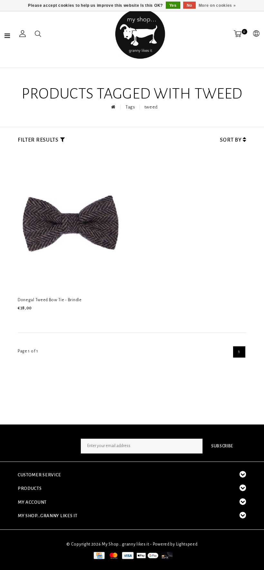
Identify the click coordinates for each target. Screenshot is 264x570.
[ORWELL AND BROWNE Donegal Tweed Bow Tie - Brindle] (72, 221)
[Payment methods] (98, 555)
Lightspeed (187, 544)
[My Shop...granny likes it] (139, 33)
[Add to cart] (22, 319)
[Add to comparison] (52, 319)
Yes (173, 5)
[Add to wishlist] (37, 319)
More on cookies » (217, 5)
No (189, 5)
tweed (151, 107)
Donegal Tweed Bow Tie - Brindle (50, 300)
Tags (130, 107)
